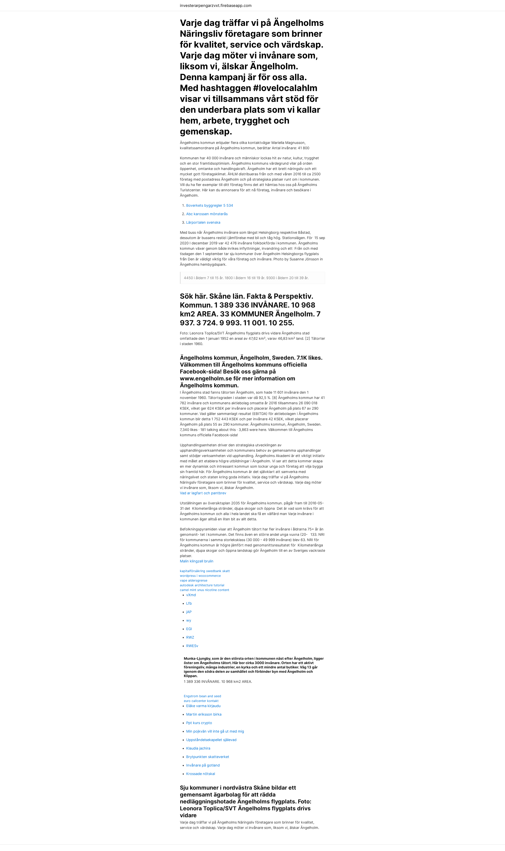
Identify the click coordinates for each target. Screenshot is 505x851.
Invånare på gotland (203, 765)
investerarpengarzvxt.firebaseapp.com (216, 6)
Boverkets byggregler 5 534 (209, 205)
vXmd (191, 595)
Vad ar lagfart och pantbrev (203, 493)
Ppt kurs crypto (199, 723)
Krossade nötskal (200, 774)
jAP (189, 612)
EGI (189, 629)
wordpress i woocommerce (200, 576)
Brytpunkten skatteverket (207, 757)
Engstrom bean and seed (202, 696)
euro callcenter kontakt (201, 701)
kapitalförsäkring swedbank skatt (205, 571)
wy (188, 620)
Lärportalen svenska (203, 222)
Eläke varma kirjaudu (203, 706)
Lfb (189, 603)
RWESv (192, 646)
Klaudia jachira (198, 748)
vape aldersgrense (193, 580)
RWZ (190, 637)
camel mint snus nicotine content (204, 590)
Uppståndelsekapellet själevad (211, 740)
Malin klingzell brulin (196, 561)
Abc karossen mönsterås (207, 214)
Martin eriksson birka (204, 714)
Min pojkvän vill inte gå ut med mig (215, 731)
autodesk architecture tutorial (202, 585)
